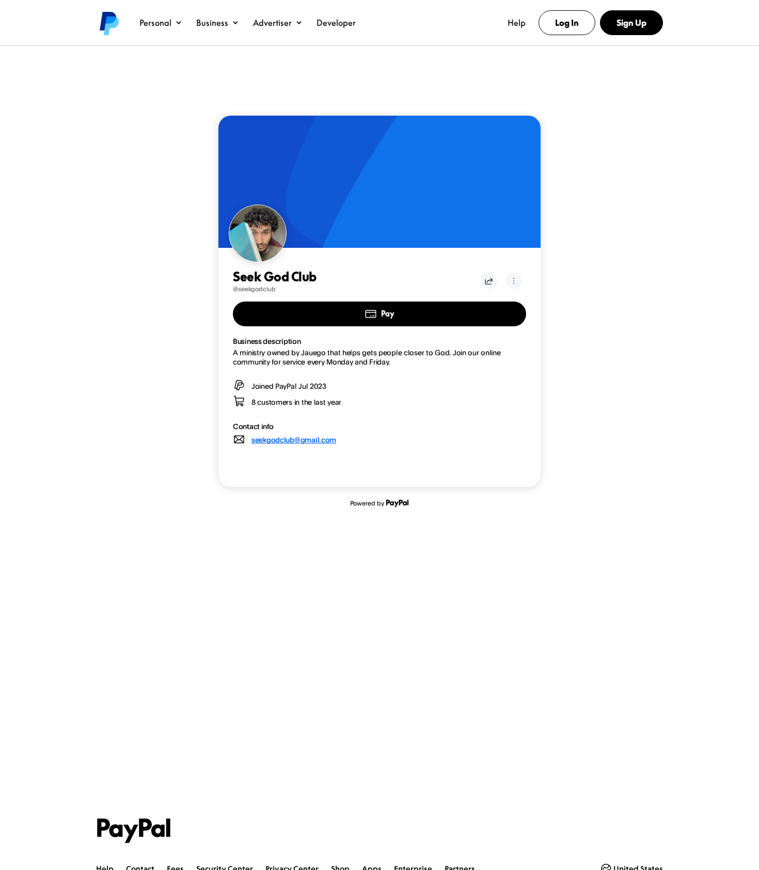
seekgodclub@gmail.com (293, 439)
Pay (387, 313)
